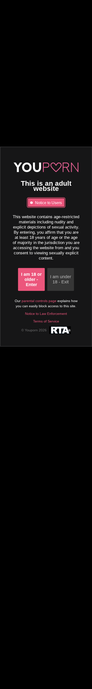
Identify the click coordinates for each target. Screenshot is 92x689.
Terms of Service (46, 321)
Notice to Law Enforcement (46, 313)
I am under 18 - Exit (60, 279)
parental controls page (39, 301)
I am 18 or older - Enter (31, 279)
